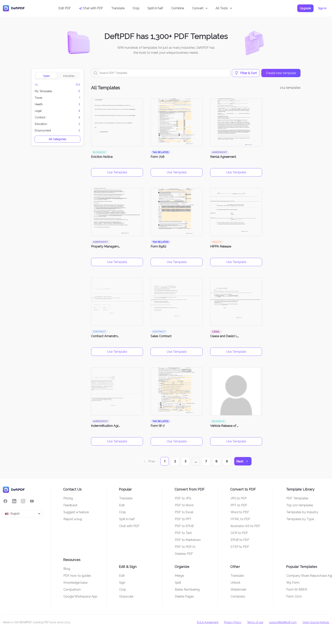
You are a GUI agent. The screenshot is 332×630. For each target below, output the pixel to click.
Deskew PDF (184, 554)
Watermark (238, 589)
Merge (179, 575)
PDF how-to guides (77, 575)
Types (46, 75)
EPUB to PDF (240, 540)
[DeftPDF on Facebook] (5, 501)
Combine (177, 8)
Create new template (281, 73)
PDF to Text (183, 533)
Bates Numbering (187, 589)
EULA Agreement (207, 622)
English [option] (15, 513)
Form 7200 (294, 596)
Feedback (70, 505)
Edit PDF (64, 8)
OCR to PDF (239, 533)
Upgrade (305, 8)
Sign (122, 582)
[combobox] (23, 513)
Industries (68, 75)
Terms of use (255, 622)
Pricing (68, 498)
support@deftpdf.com (283, 622)
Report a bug (72, 519)
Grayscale (126, 596)
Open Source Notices (315, 622)
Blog (66, 569)
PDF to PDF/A (185, 547)
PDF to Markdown (188, 540)
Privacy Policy (232, 622)
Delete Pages (184, 596)
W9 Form (293, 582)
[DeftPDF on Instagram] (23, 501)
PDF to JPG (183, 498)
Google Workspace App (80, 596)
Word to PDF (240, 512)
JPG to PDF (239, 498)
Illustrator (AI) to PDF (245, 526)
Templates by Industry (302, 512)
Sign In (322, 8)
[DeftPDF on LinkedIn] (14, 501)
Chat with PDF (129, 526)
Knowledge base (75, 582)
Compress (238, 596)
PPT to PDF (239, 505)
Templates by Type (300, 519)
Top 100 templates (299, 505)
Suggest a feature (76, 512)
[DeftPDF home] (14, 8)
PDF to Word (184, 505)
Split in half (155, 8)
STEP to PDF (240, 547)
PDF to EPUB (184, 526)
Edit (122, 505)
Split (178, 582)
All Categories (57, 139)
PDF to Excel (184, 512)
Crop (136, 8)
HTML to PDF (240, 519)
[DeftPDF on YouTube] (31, 501)
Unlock (235, 582)
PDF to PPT (183, 519)
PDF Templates (297, 498)
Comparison (72, 589)
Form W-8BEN (296, 589)
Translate (117, 8)
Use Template (117, 172)
